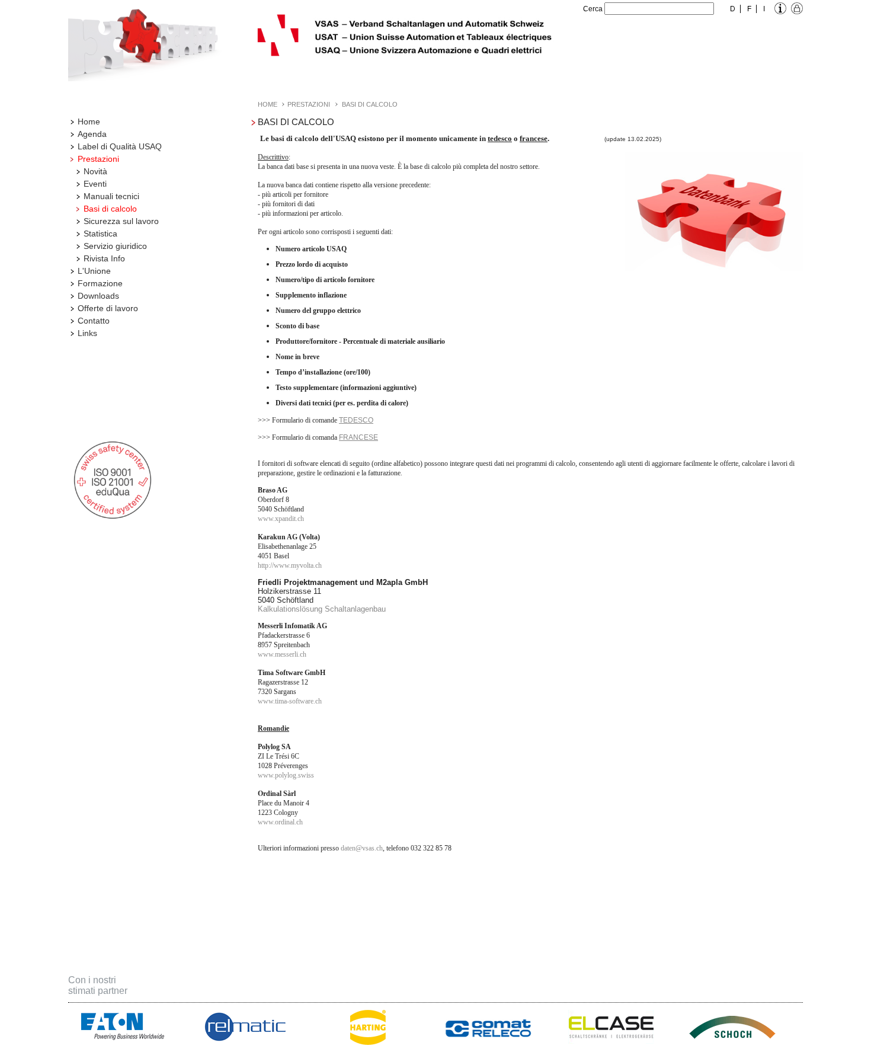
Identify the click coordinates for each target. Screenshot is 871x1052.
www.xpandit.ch (281, 518)
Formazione (100, 283)
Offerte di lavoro (108, 308)
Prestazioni (98, 159)
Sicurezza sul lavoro (121, 221)
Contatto (94, 320)
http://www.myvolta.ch (290, 565)
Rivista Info (104, 258)
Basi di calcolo (110, 208)
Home (89, 121)
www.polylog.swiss (286, 775)
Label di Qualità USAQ (120, 146)
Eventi (95, 183)
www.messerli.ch (283, 654)
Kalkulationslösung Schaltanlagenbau (322, 609)
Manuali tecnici (111, 196)
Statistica (100, 233)
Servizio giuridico (115, 246)
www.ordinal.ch (280, 822)
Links (87, 333)
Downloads (98, 295)
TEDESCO (356, 420)
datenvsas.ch (362, 848)
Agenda (92, 134)
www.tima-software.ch (290, 701)
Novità (95, 171)
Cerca (593, 9)
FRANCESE (358, 437)
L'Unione (94, 271)
